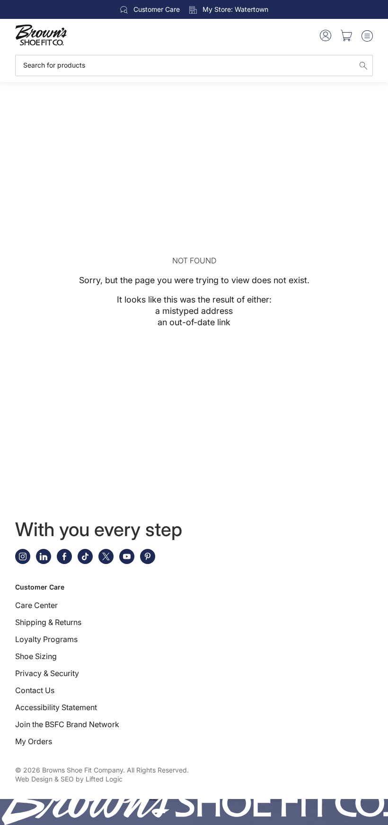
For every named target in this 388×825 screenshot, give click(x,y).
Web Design (34, 779)
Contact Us (34, 690)
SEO (67, 779)
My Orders (33, 741)
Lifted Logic (104, 779)
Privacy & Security (47, 673)
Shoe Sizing (36, 656)
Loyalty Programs (46, 639)
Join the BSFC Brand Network (67, 724)
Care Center (36, 605)
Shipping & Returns (48, 622)
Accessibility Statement (56, 707)
